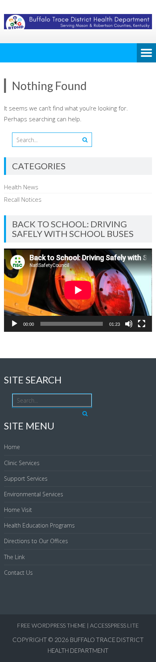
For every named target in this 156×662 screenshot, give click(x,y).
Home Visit (18, 510)
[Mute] (129, 324)
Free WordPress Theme (51, 625)
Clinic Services (22, 463)
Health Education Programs (39, 525)
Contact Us (18, 572)
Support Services (26, 478)
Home (12, 447)
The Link (14, 557)
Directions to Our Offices (36, 541)
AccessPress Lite (114, 625)
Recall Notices (23, 199)
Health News (21, 187)
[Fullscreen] (142, 324)
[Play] (14, 324)
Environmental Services (33, 494)
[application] (78, 290)
